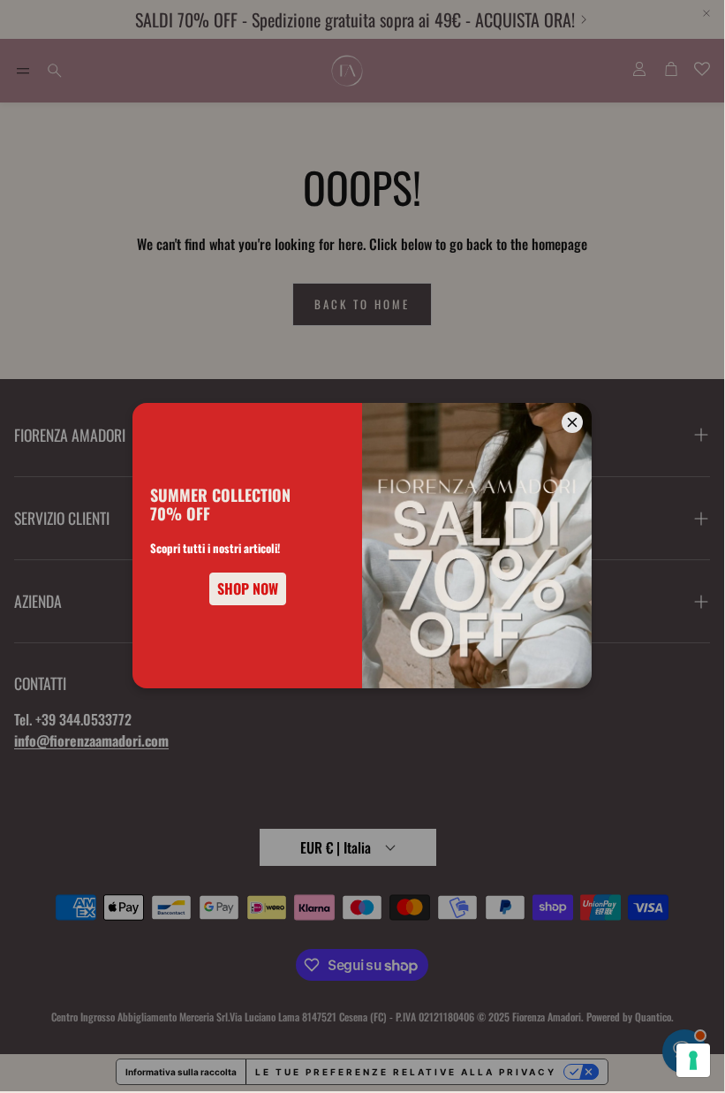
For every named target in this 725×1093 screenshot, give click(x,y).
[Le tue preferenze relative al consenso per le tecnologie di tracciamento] (693, 1060)
